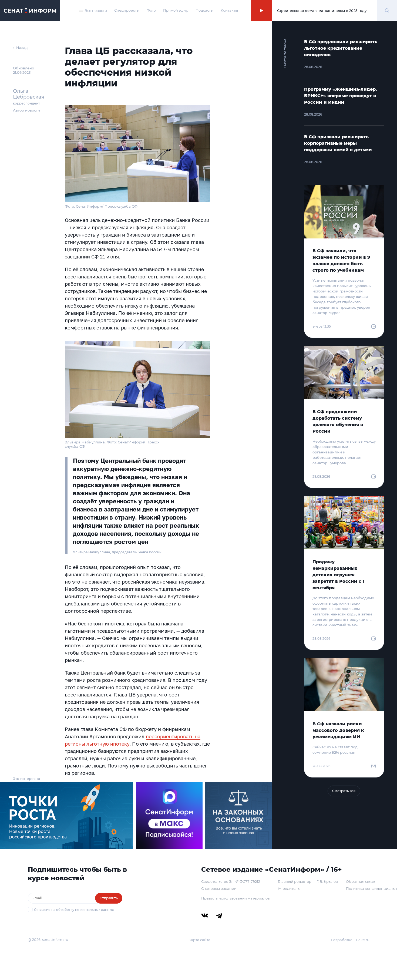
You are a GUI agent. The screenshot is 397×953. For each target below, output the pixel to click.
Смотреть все (344, 791)
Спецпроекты (126, 10)
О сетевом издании (219, 888)
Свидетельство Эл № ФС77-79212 (230, 881)
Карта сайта (199, 940)
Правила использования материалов (235, 898)
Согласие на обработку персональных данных (74, 910)
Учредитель (289, 888)
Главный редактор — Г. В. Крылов (308, 881)
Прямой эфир (175, 10)
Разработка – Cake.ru (350, 940)
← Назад (20, 47)
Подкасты (204, 10)
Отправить (109, 898)
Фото (151, 10)
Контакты (229, 10)
